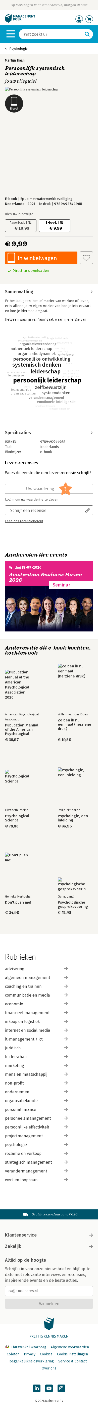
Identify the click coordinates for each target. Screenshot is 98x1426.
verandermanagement (26, 1171)
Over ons (49, 1368)
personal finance (20, 1109)
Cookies (46, 1354)
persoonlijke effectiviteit (27, 1127)
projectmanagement (24, 1136)
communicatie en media (27, 995)
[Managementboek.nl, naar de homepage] (20, 21)
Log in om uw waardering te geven (31, 500)
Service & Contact (72, 1361)
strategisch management (28, 1162)
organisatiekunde (21, 1100)
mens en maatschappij (26, 1074)
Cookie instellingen (72, 1354)
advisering (14, 968)
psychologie (16, 1144)
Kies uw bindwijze (19, 214)
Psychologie (18, 49)
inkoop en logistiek (22, 1021)
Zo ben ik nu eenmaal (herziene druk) (74, 724)
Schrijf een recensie (28, 510)
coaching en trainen (23, 986)
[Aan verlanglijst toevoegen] (86, 258)
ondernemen (17, 1092)
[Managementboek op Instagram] (61, 1388)
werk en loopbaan (21, 1179)
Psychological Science (17, 818)
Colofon (13, 1354)
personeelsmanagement (28, 1118)
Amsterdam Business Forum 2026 (45, 577)
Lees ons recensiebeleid (24, 521)
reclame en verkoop (23, 1153)
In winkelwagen (37, 258)
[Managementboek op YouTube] (49, 1388)
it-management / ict (24, 1039)
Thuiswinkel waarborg (28, 1347)
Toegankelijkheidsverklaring (31, 1361)
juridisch (13, 1048)
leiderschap (16, 1056)
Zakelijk (13, 1246)
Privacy (29, 1354)
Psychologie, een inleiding (73, 818)
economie (14, 1004)
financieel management (27, 1012)
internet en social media (27, 1030)
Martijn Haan (15, 60)
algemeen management (27, 977)
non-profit (14, 1083)
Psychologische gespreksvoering (73, 904)
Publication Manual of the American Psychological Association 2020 (21, 729)
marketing (14, 1065)
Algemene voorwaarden (70, 1347)
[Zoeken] (87, 34)
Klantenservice (21, 1235)
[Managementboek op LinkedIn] (36, 1388)
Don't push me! (18, 902)
